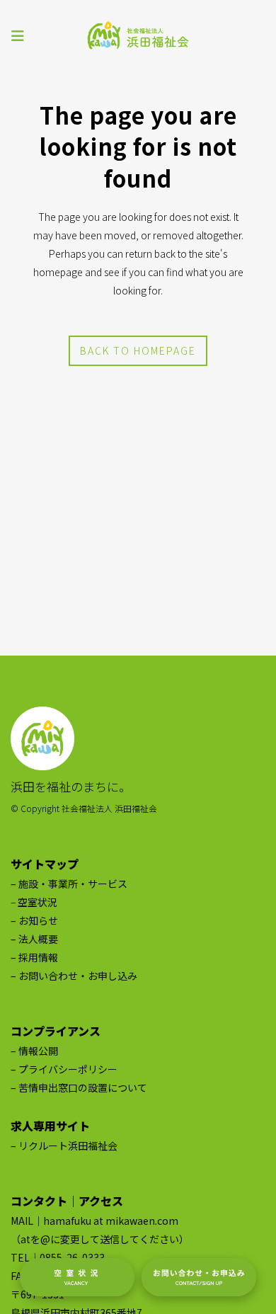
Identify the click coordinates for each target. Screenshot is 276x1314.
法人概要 (38, 939)
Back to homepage (138, 350)
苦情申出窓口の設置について (82, 1087)
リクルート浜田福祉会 (67, 1145)
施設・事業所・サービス (72, 883)
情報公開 (38, 1051)
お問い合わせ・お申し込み (77, 976)
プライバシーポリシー (67, 1069)
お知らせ (38, 920)
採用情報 (38, 957)
